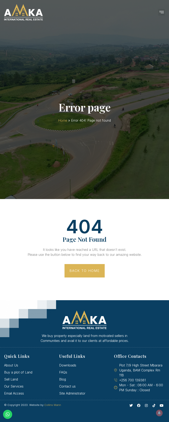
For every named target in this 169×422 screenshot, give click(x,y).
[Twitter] (131, 405)
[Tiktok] (154, 405)
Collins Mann (52, 405)
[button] (161, 12)
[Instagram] (146, 405)
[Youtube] (161, 405)
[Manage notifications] (159, 413)
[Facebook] (138, 405)
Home (62, 120)
